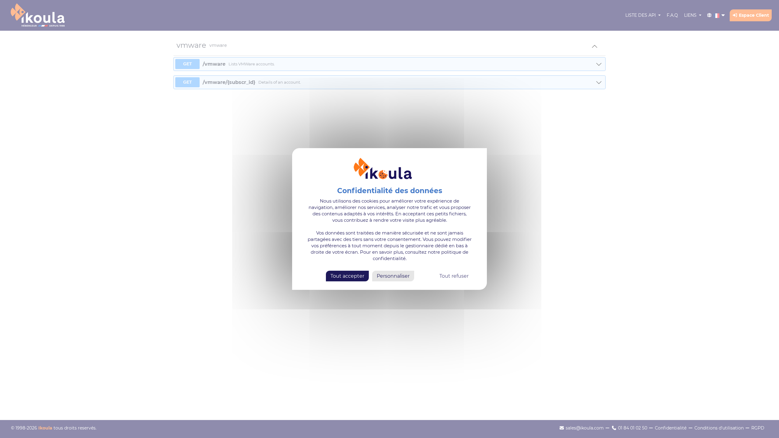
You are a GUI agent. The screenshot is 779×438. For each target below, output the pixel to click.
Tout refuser (454, 276)
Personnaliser (393, 276)
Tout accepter (347, 276)
